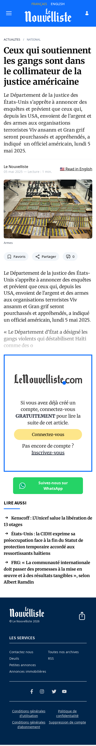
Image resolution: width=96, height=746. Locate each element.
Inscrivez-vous (48, 452)
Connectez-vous (48, 434)
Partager (49, 256)
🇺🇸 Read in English (76, 168)
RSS (51, 658)
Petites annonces (22, 665)
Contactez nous (21, 652)
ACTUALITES (12, 40)
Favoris (19, 256)
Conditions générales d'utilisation (28, 713)
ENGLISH (58, 4)
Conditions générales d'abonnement (28, 724)
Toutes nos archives (63, 652)
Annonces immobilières (27, 671)
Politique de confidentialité (67, 713)
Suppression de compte (67, 722)
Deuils (14, 658)
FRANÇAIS (39, 4)
